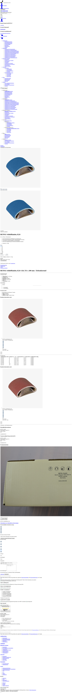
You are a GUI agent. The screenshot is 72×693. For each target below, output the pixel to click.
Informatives (5, 674)
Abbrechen (2, 574)
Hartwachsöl (5, 660)
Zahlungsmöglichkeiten (6, 668)
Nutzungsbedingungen (34, 577)
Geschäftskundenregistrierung (5, 33)
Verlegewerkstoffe (6, 651)
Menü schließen (4, 88)
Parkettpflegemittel (6, 663)
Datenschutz (5, 680)
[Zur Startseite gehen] (4, 10)
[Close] (0, 188)
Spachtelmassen (5, 650)
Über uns (4, 682)
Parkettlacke (5, 656)
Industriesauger (5, 641)
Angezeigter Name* (3, 562)
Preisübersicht (2, 266)
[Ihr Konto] (1, 21)
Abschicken (6, 574)
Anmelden (2, 25)
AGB (3, 679)
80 (2, 250)
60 (2, 249)
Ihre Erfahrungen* (3, 570)
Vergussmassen (5, 652)
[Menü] (2, 9)
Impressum (4, 678)
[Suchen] (1, 14)
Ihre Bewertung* (3, 539)
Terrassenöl (4, 659)
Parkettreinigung (5, 664)
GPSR (1, 267)
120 (2, 252)
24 (2, 246)
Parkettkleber (5, 647)
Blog (3, 672)
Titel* (1, 563)
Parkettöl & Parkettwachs (7, 657)
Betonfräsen (5, 640)
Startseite (1, 145)
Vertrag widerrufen (6, 685)
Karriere (4, 683)
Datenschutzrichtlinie (24, 577)
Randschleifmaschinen (6, 639)
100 (2, 251)
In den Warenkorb (3, 260)
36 (2, 247)
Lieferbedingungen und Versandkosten (9, 669)
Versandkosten (12, 263)
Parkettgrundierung (6, 658)
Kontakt (4, 684)
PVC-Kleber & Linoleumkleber (8, 648)
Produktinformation (3, 265)
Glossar (4, 673)
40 (2, 248)
